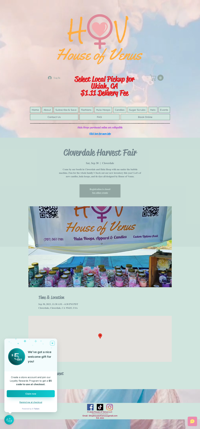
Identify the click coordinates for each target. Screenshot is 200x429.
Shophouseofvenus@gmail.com (103, 416)
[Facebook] (90, 407)
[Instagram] (109, 407)
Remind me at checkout (30, 402)
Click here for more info (100, 133)
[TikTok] (100, 407)
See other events (100, 192)
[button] (157, 78)
